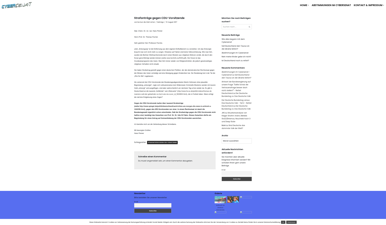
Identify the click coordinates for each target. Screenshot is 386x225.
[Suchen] (249, 26)
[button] (308, 5)
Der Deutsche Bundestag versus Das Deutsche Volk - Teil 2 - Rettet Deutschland (237, 103)
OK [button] (283, 222)
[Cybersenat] (17, 5)
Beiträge (160, 22)
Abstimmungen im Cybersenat (331, 5)
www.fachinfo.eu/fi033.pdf (176, 58)
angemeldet (152, 161)
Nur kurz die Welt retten (146, 22)
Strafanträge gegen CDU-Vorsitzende (162, 142)
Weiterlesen (291, 222)
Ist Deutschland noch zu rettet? (235, 60)
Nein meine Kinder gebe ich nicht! (236, 56)
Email (223, 170)
